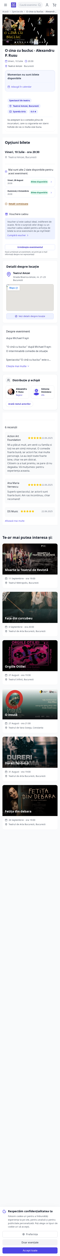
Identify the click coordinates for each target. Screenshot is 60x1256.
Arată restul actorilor (19, 403)
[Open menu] (5, 5)
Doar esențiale (30, 1242)
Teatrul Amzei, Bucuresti (26, 105)
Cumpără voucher (16, 235)
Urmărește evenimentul (30, 247)
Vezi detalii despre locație (32, 316)
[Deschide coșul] (54, 5)
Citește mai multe (16, 366)
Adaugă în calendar (21, 86)
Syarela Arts (19, 111)
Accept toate (30, 1250)
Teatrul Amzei (21, 273)
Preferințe (32, 1234)
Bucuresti (29, 66)
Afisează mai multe (14, 520)
